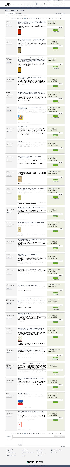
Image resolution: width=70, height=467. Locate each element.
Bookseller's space (61, 0)
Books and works (27, 8)
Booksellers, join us (25, 449)
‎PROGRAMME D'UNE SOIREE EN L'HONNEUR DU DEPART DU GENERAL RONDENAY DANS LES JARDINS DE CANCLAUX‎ (31, 329)
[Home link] (13, 4)
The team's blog (39, 450)
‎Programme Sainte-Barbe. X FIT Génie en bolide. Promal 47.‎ (31, 363)
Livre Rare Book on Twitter (56, 449)
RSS (60, 13)
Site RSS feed (54, 452)
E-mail (64, 13)
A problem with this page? (41, 453)
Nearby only (25, 15)
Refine (62, 15)
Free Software (24, 456)
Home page (21, 8)
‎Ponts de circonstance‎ (23, 126)
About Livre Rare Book (40, 449)
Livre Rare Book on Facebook (57, 450)
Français (37, 465)
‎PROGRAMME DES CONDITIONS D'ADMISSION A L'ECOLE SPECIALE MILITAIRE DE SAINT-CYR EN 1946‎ (30, 284)
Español (29, 465)
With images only (20, 15)
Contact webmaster (40, 452)
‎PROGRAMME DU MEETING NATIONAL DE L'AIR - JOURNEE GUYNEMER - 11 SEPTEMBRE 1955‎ (30, 314)
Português (33, 465)
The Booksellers (36, 8)
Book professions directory (45, 8)
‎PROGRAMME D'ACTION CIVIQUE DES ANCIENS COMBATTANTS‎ (32, 269)
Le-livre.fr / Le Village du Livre (52, 77)
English (26, 465)
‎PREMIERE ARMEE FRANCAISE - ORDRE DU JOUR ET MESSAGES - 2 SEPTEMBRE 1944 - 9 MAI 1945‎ (31, 208)
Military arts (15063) (9, 13)
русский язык (42, 465)
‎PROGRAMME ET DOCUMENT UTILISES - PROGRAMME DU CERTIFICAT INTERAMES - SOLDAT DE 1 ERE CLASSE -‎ (30, 349)
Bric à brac (24, 455)
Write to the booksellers (52, 0)
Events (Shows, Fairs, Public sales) (12, 453)
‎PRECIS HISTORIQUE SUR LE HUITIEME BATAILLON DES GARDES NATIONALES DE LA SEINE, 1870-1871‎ (32, 189)
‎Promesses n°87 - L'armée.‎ (23, 393)
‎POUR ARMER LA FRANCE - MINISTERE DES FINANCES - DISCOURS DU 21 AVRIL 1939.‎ (29, 157)
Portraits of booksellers (11, 452)
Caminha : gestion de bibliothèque (27, 452)
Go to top (62, 446)
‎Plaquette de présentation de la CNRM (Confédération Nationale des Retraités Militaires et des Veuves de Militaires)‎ (31, 93)
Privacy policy (39, 455)
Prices (23, 453)
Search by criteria (27, 5)
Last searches (8, 436)
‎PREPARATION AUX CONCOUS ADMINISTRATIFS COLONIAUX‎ (31, 222)
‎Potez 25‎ (20, 141)
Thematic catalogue (14, 10)
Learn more (46, 466)
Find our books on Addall (11, 456)
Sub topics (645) (19, 13)
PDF (56, 13)
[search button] (36, 4)
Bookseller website (25, 450)
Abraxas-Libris (50, 21)
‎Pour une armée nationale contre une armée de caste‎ (29, 171)
